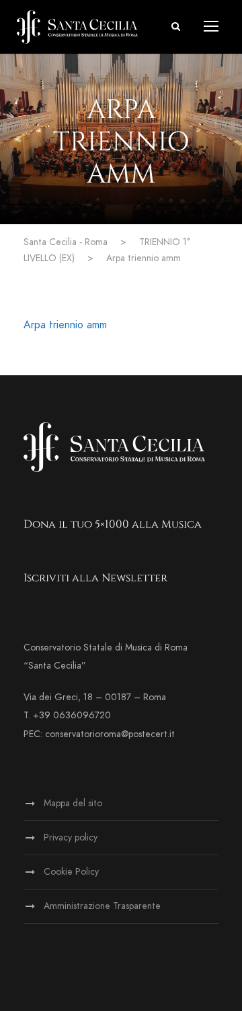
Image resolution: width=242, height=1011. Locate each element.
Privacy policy (70, 837)
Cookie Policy (71, 871)
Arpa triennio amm (65, 325)
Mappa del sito (73, 803)
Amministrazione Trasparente (102, 906)
